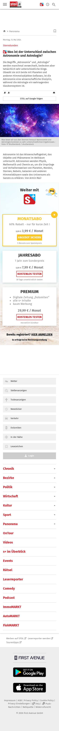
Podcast (9, 598)
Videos (8, 542)
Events (8, 561)
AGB (20, 700)
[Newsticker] (48, 4)
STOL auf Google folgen (31, 98)
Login (31, 455)
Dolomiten (16, 427)
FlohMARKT (11, 625)
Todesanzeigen (18, 399)
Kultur (7, 505)
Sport (7, 515)
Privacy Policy (31, 700)
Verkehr (15, 418)
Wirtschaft (10, 496)
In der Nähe (17, 437)
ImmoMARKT (12, 607)
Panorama (14, 31)
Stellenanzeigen (19, 390)
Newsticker (16, 409)
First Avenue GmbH (33, 713)
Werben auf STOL (14, 638)
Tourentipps (12, 642)
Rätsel (7, 570)
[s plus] (41, 4)
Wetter (14, 381)
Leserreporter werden (39, 638)
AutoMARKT (11, 616)
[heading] (29, 54)
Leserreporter (13, 579)
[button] (55, 31)
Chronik (8, 469)
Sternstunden (10, 45)
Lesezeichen (17, 446)
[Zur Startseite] (4, 31)
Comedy (9, 588)
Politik (7, 487)
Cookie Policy (47, 700)
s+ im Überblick (14, 552)
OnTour (8, 533)
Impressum (10, 700)
